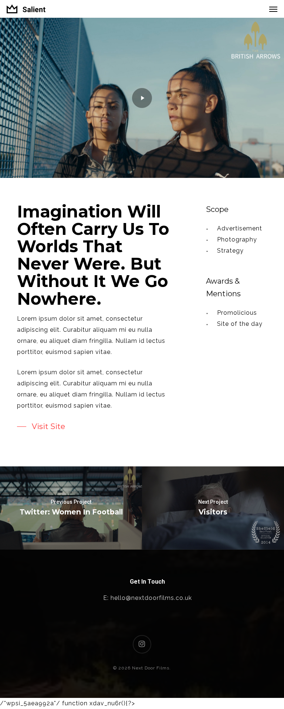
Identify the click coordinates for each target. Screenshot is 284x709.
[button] (273, 9)
